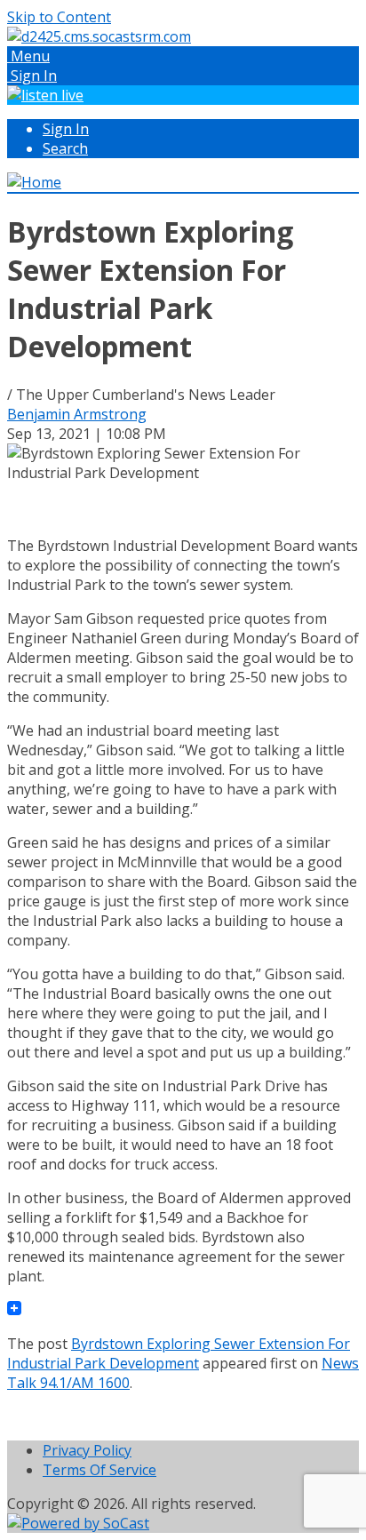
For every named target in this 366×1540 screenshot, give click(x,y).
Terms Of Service (99, 1470)
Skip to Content (59, 17)
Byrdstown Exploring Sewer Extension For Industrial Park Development (178, 1353)
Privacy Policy (87, 1450)
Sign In (66, 129)
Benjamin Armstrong (77, 414)
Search (65, 148)
